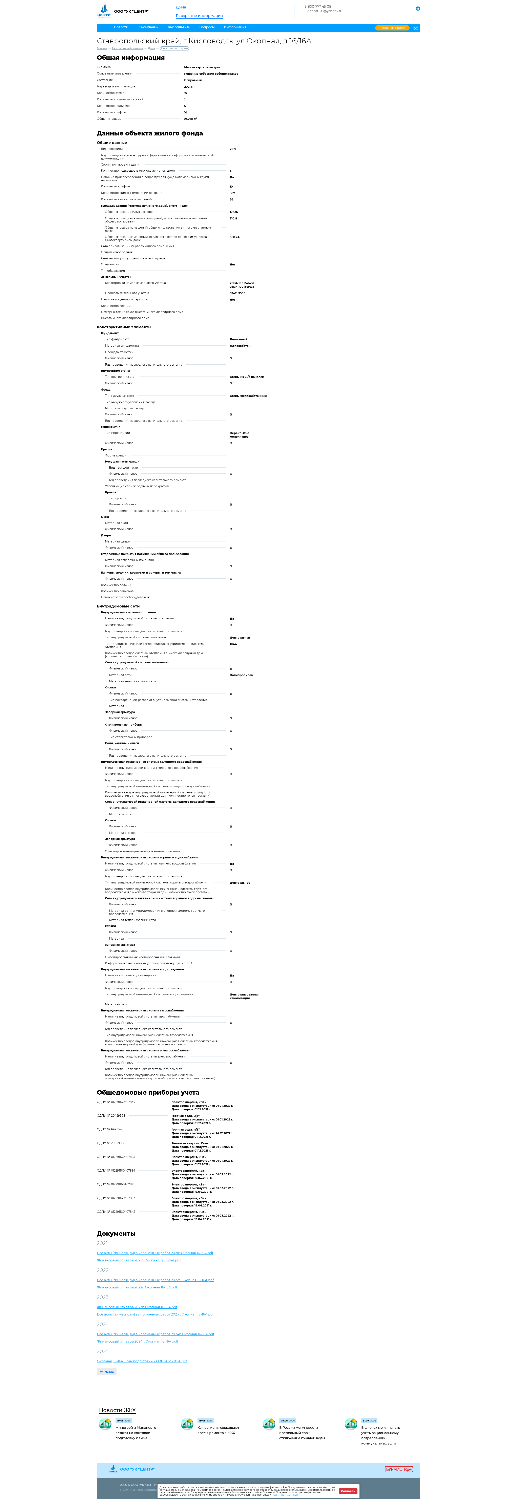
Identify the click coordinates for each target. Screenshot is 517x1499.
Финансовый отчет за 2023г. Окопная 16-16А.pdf (137, 1307)
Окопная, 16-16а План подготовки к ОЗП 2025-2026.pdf (142, 1361)
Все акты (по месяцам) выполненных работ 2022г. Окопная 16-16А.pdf (155, 1280)
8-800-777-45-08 (318, 6)
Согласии (293, 1494)
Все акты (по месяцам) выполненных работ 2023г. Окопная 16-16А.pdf (155, 1314)
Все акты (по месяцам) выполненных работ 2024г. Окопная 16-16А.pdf (155, 1334)
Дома (181, 7)
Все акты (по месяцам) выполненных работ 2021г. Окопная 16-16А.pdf (155, 1253)
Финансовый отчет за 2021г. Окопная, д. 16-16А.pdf (139, 1260)
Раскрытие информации (199, 16)
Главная (102, 48)
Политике (278, 1494)
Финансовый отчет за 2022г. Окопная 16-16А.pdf (137, 1287)
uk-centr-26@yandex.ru (323, 11)
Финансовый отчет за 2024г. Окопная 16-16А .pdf (137, 1341)
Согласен (348, 1491)
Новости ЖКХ (117, 1410)
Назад (109, 1371)
